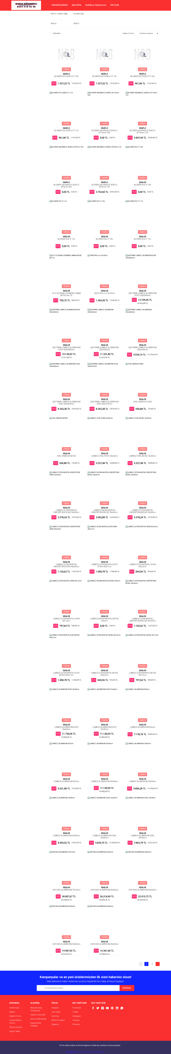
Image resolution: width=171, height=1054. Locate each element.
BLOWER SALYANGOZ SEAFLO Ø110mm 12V (142, 131)
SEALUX (142, 182)
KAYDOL (127, 988)
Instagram (76, 1016)
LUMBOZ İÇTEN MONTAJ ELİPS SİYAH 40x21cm (104, 565)
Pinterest (76, 1024)
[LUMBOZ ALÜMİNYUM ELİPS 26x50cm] (66, 705)
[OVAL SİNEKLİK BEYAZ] (66, 434)
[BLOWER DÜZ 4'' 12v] (66, 217)
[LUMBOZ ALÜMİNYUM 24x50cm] (143, 759)
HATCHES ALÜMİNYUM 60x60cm (104, 890)
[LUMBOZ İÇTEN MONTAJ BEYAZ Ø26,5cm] (105, 651)
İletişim (12, 1012)
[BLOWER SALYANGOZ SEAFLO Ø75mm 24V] (66, 163)
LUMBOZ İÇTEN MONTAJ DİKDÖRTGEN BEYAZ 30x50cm (143, 511)
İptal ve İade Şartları (38, 1019)
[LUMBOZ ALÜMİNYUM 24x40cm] (66, 814)
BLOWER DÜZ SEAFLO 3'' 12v (66, 130)
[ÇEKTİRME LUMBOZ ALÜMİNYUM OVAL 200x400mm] (66, 380)
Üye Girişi (55, 1016)
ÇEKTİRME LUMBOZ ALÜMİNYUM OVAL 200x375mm (104, 403)
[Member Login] (148, 5)
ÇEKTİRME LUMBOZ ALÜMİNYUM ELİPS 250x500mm (143, 294)
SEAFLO (66, 74)
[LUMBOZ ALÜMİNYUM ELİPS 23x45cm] (105, 705)
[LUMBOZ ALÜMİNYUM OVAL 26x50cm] (105, 814)
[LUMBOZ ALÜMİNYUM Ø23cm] (66, 759)
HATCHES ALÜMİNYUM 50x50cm (66, 944)
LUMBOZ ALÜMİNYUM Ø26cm (142, 727)
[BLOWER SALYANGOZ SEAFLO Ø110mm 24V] (105, 109)
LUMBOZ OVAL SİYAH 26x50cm (104, 456)
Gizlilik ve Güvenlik (37, 1015)
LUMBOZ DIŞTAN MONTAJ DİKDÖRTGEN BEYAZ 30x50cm (105, 511)
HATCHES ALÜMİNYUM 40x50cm (104, 944)
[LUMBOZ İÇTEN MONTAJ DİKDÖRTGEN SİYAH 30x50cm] (66, 488)
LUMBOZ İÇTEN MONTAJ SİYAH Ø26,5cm (142, 565)
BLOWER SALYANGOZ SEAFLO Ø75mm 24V (66, 186)
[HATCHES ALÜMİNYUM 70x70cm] (66, 868)
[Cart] (156, 5)
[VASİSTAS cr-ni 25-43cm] (105, 271)
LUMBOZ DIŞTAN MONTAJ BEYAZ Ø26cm (104, 620)
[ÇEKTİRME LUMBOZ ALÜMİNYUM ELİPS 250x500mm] (143, 271)
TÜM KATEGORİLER (59, 5)
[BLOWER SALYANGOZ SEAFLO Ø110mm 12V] (143, 109)
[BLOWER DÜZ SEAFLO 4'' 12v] (105, 54)
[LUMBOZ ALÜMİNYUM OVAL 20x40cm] (143, 814)
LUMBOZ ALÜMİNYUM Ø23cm (66, 781)
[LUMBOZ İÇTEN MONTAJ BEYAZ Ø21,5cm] (143, 651)
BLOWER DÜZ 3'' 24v (104, 239)
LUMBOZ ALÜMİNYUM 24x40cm (66, 836)
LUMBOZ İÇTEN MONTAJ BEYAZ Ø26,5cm (104, 674)
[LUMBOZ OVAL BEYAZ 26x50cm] (143, 434)
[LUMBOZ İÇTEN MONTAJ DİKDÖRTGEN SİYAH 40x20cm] (66, 542)
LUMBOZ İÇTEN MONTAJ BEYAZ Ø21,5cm (142, 674)
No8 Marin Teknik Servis (95, 5)
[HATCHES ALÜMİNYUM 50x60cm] (143, 868)
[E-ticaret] (85, 1052)
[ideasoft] (71, 1052)
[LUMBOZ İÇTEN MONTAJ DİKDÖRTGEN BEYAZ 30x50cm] (143, 488)
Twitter (75, 1012)
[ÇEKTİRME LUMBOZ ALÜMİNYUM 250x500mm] (105, 325)
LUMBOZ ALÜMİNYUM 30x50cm (104, 781)
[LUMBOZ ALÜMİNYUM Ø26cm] (143, 705)
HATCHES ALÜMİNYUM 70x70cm (66, 890)
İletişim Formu (15, 1016)
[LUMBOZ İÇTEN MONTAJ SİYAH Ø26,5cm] (143, 542)
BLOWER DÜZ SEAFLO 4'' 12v (104, 76)
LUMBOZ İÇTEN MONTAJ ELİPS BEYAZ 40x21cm (66, 674)
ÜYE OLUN (114, 5)
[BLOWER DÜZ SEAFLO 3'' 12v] (66, 109)
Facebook (76, 1008)
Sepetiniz (55, 1024)
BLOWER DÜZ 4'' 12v (66, 239)
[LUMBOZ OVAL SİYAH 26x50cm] (105, 434)
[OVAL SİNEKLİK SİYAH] (143, 380)
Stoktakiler (57, 33)
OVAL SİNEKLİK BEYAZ (66, 456)
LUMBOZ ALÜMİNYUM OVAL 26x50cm (104, 837)
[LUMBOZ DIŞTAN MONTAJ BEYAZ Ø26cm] (105, 597)
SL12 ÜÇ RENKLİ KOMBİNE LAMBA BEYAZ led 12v (66, 294)
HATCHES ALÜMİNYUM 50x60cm (143, 890)
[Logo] (26, 5)
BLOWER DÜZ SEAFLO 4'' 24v (66, 76)
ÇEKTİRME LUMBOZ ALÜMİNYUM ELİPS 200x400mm (66, 348)
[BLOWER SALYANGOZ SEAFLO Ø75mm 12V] (105, 163)
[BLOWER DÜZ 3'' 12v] (143, 217)
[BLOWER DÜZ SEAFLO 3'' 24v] (143, 54)
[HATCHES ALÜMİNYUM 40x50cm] (105, 922)
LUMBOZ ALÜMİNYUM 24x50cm (142, 781)
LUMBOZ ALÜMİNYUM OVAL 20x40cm (142, 837)
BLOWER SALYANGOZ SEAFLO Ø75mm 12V (104, 186)
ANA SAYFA (76, 5)
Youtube (75, 1020)
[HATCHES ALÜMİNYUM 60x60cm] (105, 868)
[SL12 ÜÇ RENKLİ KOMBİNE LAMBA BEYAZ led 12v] (66, 271)
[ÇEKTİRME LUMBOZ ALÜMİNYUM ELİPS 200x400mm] (66, 325)
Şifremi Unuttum (58, 1020)
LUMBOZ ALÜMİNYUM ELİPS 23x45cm (104, 728)
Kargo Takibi (14, 1031)
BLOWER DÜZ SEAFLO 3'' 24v (142, 76)
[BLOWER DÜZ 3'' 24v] (105, 217)
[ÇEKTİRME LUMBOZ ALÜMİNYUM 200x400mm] (143, 325)
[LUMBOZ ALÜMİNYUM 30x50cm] (105, 759)
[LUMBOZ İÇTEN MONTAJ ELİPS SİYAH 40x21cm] (105, 542)
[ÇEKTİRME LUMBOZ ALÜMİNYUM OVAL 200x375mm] (105, 380)
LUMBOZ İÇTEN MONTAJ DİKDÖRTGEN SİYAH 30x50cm (66, 511)
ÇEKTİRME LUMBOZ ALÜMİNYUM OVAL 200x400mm (66, 403)
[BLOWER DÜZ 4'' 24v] (143, 163)
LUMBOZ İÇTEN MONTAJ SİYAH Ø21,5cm (66, 620)
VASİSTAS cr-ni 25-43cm (104, 293)
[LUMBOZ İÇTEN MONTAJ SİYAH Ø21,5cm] (66, 597)
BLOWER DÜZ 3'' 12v (142, 239)
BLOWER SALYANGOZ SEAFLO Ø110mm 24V (104, 131)
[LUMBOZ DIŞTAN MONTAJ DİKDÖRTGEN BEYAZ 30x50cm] (105, 488)
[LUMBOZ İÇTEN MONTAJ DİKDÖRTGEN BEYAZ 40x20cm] (143, 597)
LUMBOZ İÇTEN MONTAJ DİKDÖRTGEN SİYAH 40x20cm (66, 565)
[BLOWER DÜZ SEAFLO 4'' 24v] (66, 54)
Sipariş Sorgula (15, 1027)
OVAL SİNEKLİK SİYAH (142, 402)
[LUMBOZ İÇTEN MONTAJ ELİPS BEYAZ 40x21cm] (66, 651)
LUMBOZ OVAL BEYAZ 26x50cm (142, 456)
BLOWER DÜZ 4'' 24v (142, 185)
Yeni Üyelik (55, 1012)
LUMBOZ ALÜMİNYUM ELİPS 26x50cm (66, 728)
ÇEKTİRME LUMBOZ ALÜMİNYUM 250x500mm (104, 348)
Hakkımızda (14, 1008)
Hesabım (55, 1008)
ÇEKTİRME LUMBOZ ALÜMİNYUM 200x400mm (143, 348)
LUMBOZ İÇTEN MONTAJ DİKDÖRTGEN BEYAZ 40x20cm (143, 620)
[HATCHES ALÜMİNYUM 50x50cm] (66, 922)
